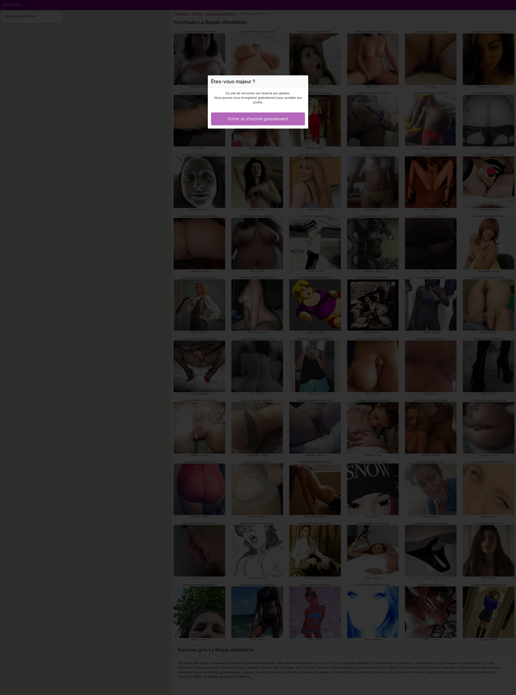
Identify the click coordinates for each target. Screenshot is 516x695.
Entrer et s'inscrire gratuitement (258, 118)
